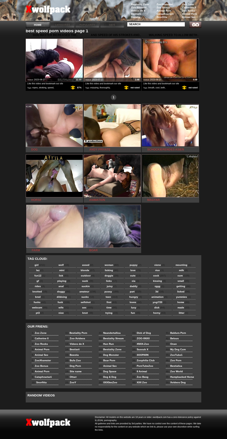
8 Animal (139, 371)
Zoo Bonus (163, 7)
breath (151, 87)
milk (183, 270)
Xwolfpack (48, 11)
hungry (135, 296)
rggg (159, 286)
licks (111, 280)
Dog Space (107, 371)
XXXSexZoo (108, 382)
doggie (111, 275)
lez (39, 270)
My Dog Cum (176, 349)
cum (183, 275)
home (183, 302)
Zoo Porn (173, 360)
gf (40, 280)
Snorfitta (162, 17)
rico (159, 270)
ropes (35, 87)
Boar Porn (107, 360)
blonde (88, 270)
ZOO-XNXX (141, 338)
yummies (183, 296)
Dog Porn (73, 365)
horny (159, 312)
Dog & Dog (107, 376)
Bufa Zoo (73, 360)
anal (64, 286)
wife (64, 307)
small (183, 280)
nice (64, 312)
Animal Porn (189, 13)
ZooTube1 (174, 354)
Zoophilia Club (143, 360)
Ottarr (71, 376)
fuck (64, 302)
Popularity (87, 24)
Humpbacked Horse (180, 376)
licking (111, 270)
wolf (64, 265)
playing (63, 280)
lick (63, 275)
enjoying (94, 87)
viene (159, 265)
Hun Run (106, 343)
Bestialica (174, 365)
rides (40, 286)
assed (87, 265)
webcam (39, 307)
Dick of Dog (141, 332)
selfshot (88, 302)
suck (87, 280)
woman (112, 265)
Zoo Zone (188, 4)
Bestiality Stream (111, 338)
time (111, 307)
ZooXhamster (165, 4)
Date (112, 24)
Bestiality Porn (140, 4)
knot (87, 312)
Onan (171, 343)
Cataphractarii (165, 13)
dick (159, 307)
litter (183, 312)
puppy (135, 265)
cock (159, 275)
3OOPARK (140, 354)
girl (40, 265)
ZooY (70, 382)
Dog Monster (109, 354)
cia (135, 280)
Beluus (172, 338)
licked (183, 291)
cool (158, 87)
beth (163, 87)
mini (63, 270)
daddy (135, 286)
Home (37, 24)
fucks (40, 302)
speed (51, 87)
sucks (87, 296)
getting (183, 286)
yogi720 (159, 302)
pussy (111, 291)
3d (159, 291)
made (183, 307)
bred (40, 296)
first (112, 302)
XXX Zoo (139, 382)
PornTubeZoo (142, 365)
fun (135, 312)
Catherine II (189, 7)
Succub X (140, 349)
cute (135, 275)
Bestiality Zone (110, 349)
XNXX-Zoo (140, 343)
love (135, 270)
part (135, 291)
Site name (73, 371)
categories (62, 24)
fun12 (39, 275)
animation (159, 296)
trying (111, 312)
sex (87, 307)
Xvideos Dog (176, 382)
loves (136, 302)
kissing (159, 280)
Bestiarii (136, 13)
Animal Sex (189, 17)
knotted (39, 291)
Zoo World (174, 371)
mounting (183, 265)
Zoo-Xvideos (138, 7)
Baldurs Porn (176, 332)
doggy (63, 291)
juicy (112, 286)
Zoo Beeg (140, 376)
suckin (88, 286)
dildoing (64, 296)
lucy (135, 307)
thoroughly (105, 87)
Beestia (135, 17)
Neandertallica (110, 332)
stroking (42, 87)
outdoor (88, 275)
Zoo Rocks (188, 10)
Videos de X (138, 10)
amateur (87, 291)
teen (112, 296)
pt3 (40, 312)
